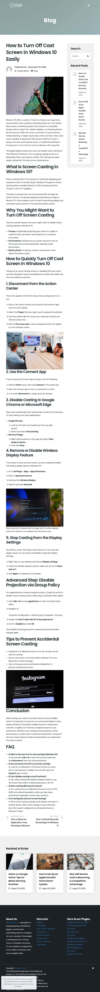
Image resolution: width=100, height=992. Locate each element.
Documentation (43, 935)
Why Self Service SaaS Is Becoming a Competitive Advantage (83, 143)
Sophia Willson (23, 71)
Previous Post (20, 821)
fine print (17, 981)
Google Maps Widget (75, 938)
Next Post (47, 821)
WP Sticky (71, 951)
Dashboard (41, 944)
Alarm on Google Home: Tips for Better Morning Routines (83, 81)
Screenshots (42, 938)
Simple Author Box (75, 954)
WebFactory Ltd (20, 968)
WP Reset (71, 929)
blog (36, 71)
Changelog (41, 926)
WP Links (71, 935)
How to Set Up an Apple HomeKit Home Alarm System (83, 111)
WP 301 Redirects (74, 948)
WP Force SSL (73, 932)
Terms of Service (44, 941)
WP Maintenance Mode (76, 926)
